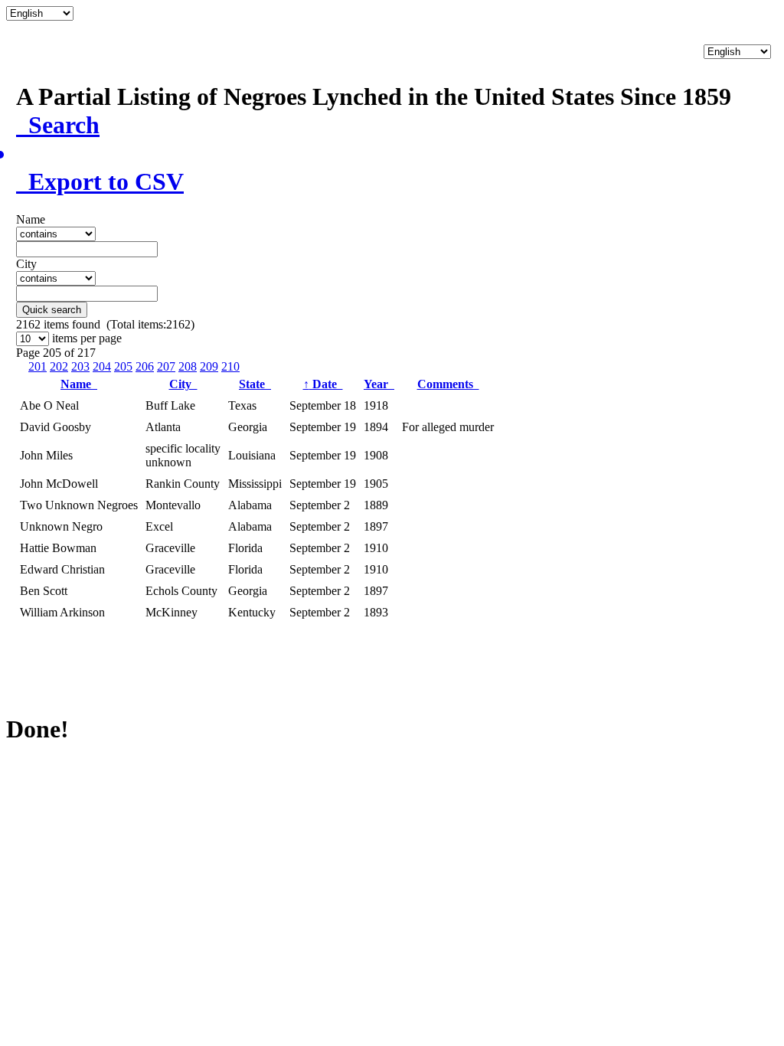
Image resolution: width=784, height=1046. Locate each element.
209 (209, 366)
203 (80, 366)
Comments (448, 384)
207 (166, 366)
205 (123, 366)
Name (78, 384)
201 (37, 366)
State (255, 384)
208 (187, 366)
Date (323, 384)
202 (59, 366)
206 (145, 366)
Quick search (51, 309)
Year (379, 384)
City (183, 384)
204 (102, 366)
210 (230, 366)
